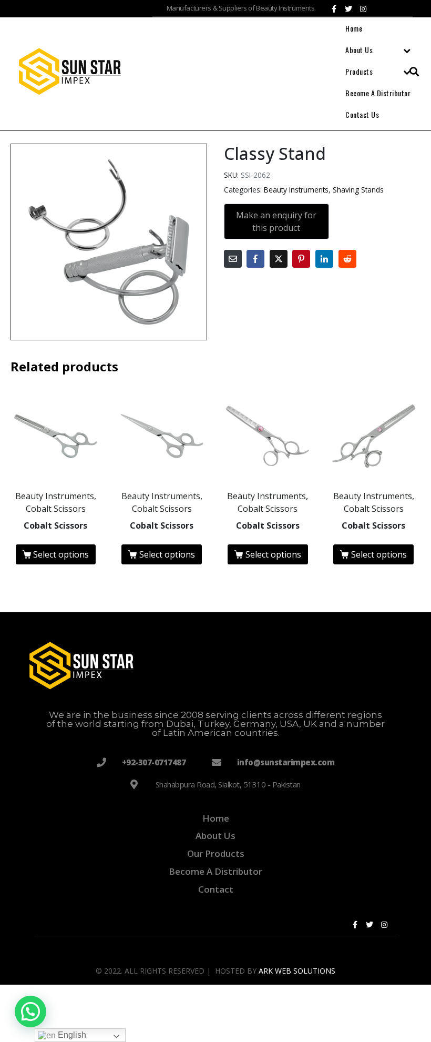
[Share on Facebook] (255, 259)
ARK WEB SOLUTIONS (297, 971)
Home (353, 28)
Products (359, 71)
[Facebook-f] (333, 9)
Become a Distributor (378, 92)
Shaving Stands (358, 190)
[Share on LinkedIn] (324, 259)
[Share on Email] (233, 259)
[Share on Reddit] (347, 259)
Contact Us (362, 114)
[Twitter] (348, 9)
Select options (61, 554)
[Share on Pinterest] (301, 259)
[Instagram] (363, 9)
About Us (359, 49)
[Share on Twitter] (279, 259)
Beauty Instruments (296, 190)
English (71, 1034)
